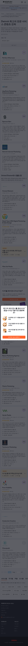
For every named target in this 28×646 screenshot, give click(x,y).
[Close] (25, 307)
